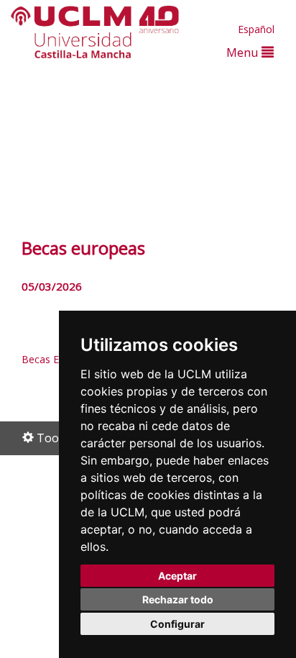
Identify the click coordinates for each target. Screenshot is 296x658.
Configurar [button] (177, 624)
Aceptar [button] (177, 576)
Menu (244, 52)
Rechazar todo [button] (177, 599)
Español (256, 29)
